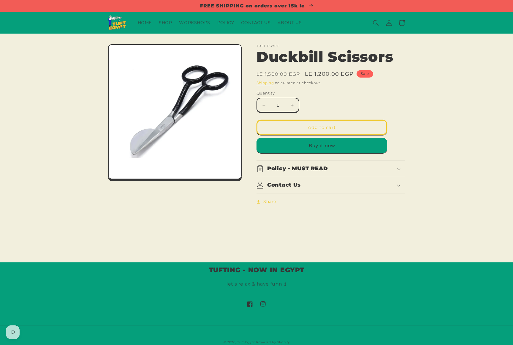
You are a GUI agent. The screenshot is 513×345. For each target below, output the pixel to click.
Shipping (265, 83)
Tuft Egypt (246, 342)
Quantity (265, 93)
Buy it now (322, 145)
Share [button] (269, 201)
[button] (375, 22)
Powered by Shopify (273, 342)
